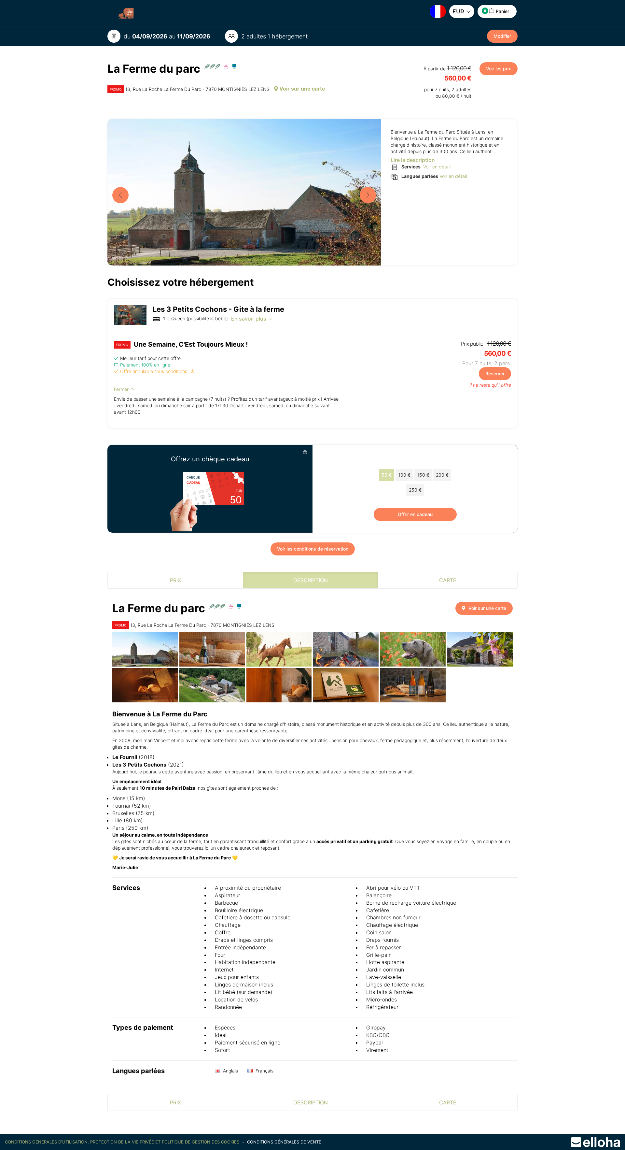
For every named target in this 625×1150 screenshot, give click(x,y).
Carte (447, 580)
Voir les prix (498, 68)
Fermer (122, 389)
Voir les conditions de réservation (312, 549)
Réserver (495, 373)
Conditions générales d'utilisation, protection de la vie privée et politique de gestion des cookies (123, 1141)
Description (310, 580)
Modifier (502, 36)
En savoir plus (248, 318)
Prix (175, 580)
